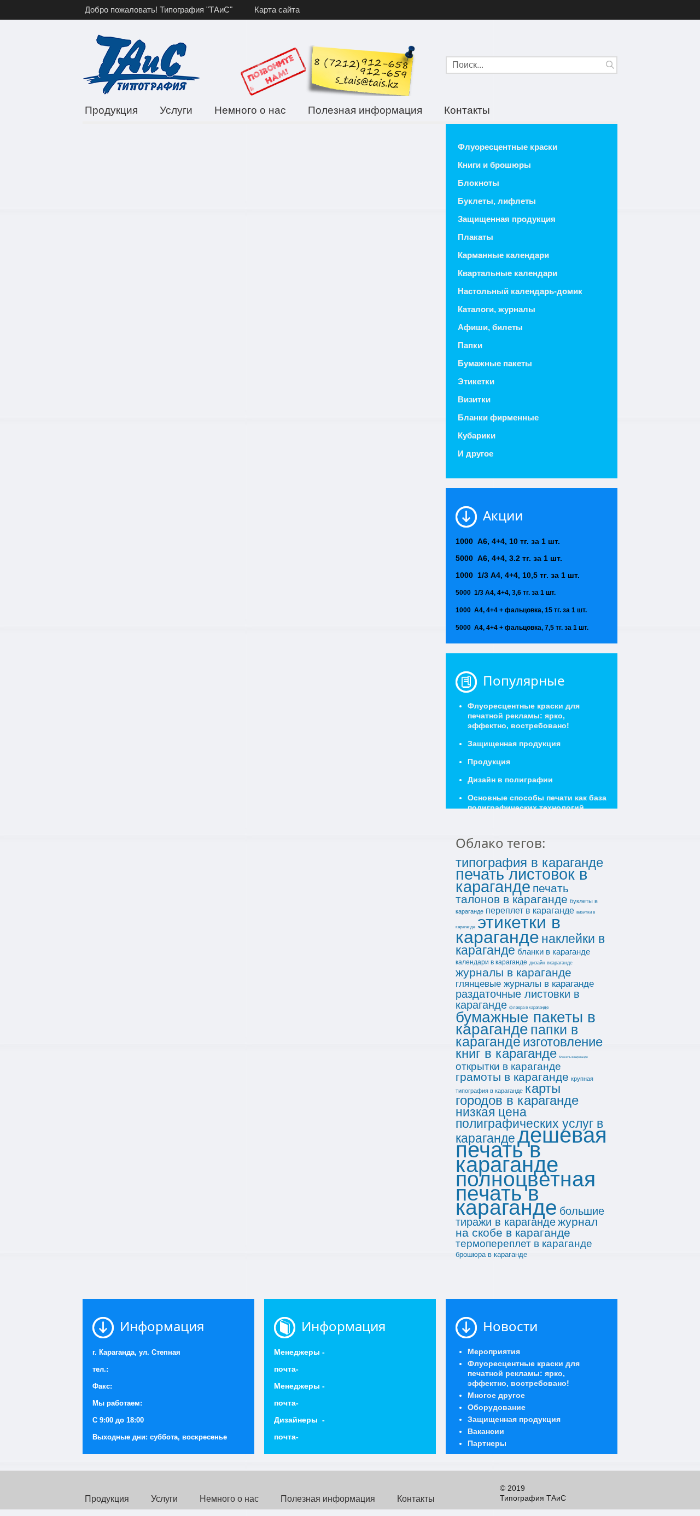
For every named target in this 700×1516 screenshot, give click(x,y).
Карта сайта (277, 9)
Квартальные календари (507, 273)
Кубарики (476, 435)
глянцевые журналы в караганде (525, 983)
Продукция (111, 110)
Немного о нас (250, 110)
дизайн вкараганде (551, 962)
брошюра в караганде (491, 1254)
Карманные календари (503, 255)
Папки (470, 345)
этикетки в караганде (508, 929)
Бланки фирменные (498, 417)
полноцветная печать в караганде (526, 1193)
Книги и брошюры (494, 164)
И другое (475, 453)
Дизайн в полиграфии (510, 779)
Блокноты (478, 183)
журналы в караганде (513, 972)
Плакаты (475, 237)
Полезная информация (365, 110)
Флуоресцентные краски (507, 146)
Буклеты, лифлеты (497, 201)
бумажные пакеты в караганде (526, 1023)
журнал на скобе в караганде (527, 1227)
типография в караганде (529, 862)
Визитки (474, 399)
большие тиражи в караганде (530, 1216)
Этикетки (476, 381)
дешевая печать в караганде (531, 1149)
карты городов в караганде (517, 1094)
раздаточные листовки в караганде (518, 999)
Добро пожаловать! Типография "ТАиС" (158, 9)
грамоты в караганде (512, 1077)
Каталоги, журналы (496, 309)
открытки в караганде (508, 1066)
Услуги (176, 110)
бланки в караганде (553, 951)
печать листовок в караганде (521, 880)
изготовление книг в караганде (529, 1047)
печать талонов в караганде (512, 894)
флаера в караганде (529, 1007)
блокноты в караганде (573, 1056)
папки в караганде (517, 1035)
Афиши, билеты (490, 327)
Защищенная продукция (507, 219)
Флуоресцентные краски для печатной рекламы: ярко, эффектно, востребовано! (524, 715)
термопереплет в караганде (524, 1243)
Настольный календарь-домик (520, 291)
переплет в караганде (530, 910)
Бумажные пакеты (495, 363)
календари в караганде (491, 962)
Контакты (467, 110)
